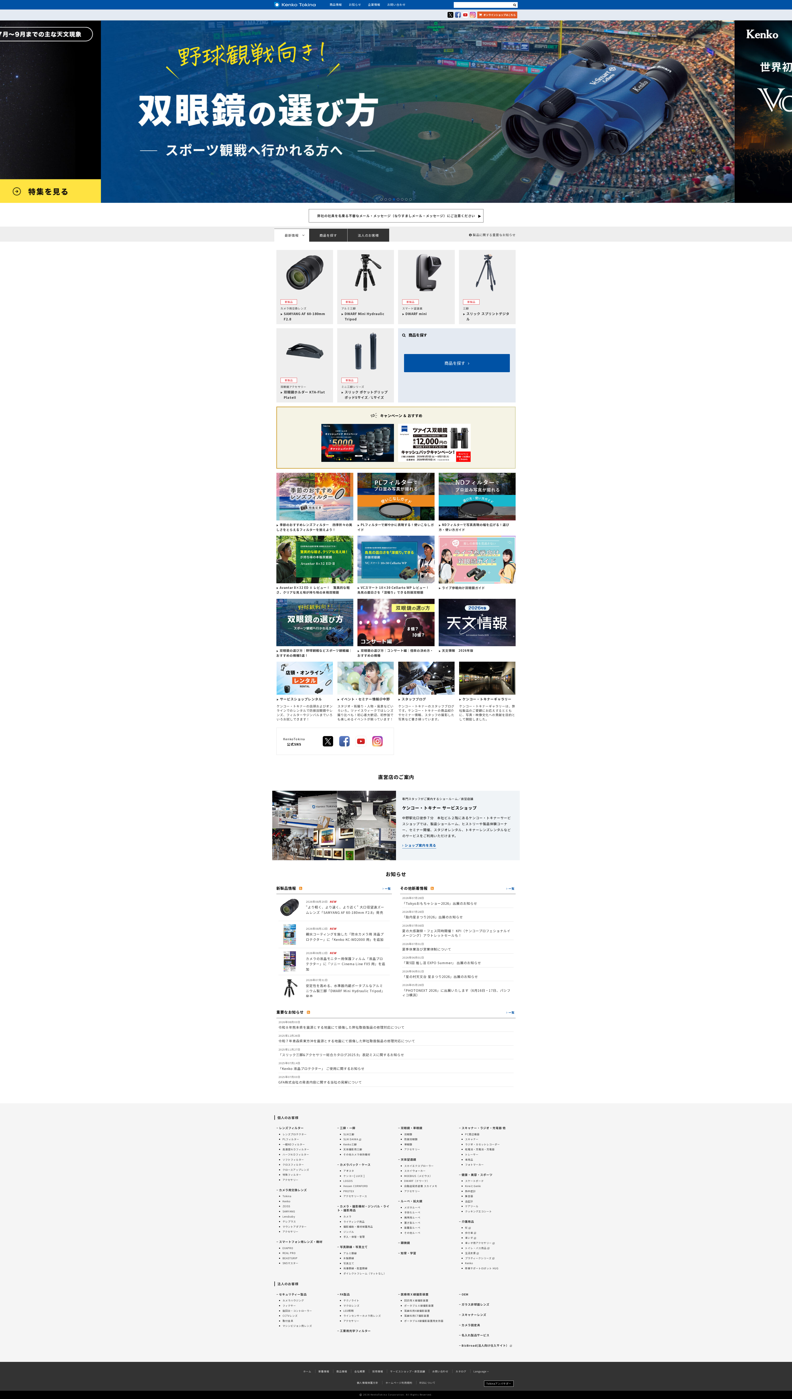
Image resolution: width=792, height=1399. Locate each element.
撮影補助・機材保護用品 (358, 1226)
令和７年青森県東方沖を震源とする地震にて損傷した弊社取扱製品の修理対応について (346, 1038)
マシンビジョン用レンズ (297, 1325)
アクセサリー (290, 1179)
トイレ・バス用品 (476, 1248)
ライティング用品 (354, 1221)
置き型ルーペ (412, 1222)
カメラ (347, 1216)
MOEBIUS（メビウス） (418, 1176)
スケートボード (474, 1181)
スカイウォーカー (415, 1170)
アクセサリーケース (355, 1196)
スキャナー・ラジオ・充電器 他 (484, 1128)
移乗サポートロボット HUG (482, 1268)
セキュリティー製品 (293, 1294)
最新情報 (292, 235)
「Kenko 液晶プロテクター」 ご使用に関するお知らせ (321, 1066)
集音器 (469, 1196)
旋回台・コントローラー (297, 1310)
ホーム (307, 1371)
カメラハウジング (293, 1300)
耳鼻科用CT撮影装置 (416, 1315)
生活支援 (470, 1253)
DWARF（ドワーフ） (416, 1181)
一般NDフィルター (294, 1144)
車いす (469, 1237)
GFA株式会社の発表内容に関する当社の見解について (320, 1080)
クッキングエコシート (478, 1211)
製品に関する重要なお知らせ (494, 235)
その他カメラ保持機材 (356, 1154)
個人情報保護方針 (367, 1382)
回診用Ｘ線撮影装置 (416, 1300)
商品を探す (328, 235)
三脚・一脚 (347, 1128)
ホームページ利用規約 (398, 1382)
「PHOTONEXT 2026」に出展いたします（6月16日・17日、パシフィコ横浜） (456, 990)
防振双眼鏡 (411, 1139)
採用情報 (377, 1371)
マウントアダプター (295, 1226)
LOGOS (348, 1181)
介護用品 (468, 1221)
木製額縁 (348, 1258)
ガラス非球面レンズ (475, 1304)
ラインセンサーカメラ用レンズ (362, 1315)
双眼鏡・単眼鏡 (411, 1128)
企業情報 (374, 4)
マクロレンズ (351, 1305)
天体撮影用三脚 (352, 1149)
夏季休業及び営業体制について (426, 947)
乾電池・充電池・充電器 (480, 1149)
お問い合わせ (396, 4)
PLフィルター (291, 1139)
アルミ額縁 (350, 1253)
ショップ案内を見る (420, 845)
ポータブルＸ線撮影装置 (419, 1305)
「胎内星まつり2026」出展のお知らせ (432, 914)
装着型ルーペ (412, 1227)
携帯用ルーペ (412, 1217)
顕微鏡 (405, 1243)
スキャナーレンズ (474, 1315)
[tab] (396, 235)
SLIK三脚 (348, 1134)
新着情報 (323, 1371)
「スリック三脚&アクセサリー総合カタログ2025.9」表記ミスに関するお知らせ (341, 1052)
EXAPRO (288, 1248)
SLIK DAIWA (350, 1139)
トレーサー (471, 1154)
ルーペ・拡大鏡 (411, 1201)
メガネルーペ (412, 1207)
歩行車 (469, 1232)
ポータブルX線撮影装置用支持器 (423, 1321)
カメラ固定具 (471, 1325)
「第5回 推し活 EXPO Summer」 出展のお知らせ (441, 960)
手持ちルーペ (412, 1212)
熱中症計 (470, 1191)
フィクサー (289, 1305)
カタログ (461, 1371)
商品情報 (336, 4)
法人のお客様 (368, 235)
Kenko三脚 (350, 1144)
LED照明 (348, 1310)
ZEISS (286, 1206)
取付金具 (288, 1321)
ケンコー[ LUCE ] (354, 1176)
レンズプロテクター (295, 1134)
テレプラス (289, 1221)
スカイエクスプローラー (419, 1165)
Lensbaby (289, 1216)
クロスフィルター (293, 1164)
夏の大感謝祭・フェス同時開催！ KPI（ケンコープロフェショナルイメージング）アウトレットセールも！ (456, 931)
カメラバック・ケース (355, 1164)
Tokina (287, 1196)
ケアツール (471, 1206)
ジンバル (348, 1231)
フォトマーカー (474, 1164)
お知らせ (355, 4)
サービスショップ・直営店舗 (407, 1371)
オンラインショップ (499, 14)
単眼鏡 (408, 1144)
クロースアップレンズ (296, 1169)
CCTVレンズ (290, 1315)
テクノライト (351, 1300)
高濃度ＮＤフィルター (296, 1149)
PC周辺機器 (472, 1134)
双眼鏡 (408, 1134)
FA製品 (345, 1294)
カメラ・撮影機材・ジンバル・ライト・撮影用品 (363, 1208)
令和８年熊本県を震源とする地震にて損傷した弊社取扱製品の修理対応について (341, 1025)
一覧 (387, 889)
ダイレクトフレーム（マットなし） (364, 1273)
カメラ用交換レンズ (293, 1190)
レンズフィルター (291, 1128)
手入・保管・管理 (354, 1236)
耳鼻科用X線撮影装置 (417, 1310)
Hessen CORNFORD (355, 1186)
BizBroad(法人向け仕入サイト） (485, 1345)
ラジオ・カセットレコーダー (482, 1144)
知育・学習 (408, 1253)
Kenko (287, 1201)
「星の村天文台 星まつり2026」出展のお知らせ (440, 974)
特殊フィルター (292, 1174)
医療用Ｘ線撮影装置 (415, 1294)
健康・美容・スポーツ (477, 1175)
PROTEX (348, 1191)
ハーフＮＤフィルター (296, 1154)
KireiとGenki (473, 1186)
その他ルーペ (412, 1232)
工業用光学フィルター (355, 1331)
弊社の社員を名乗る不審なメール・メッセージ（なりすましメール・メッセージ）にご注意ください (396, 215)
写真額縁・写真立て (354, 1247)
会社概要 (359, 1371)
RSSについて (427, 1382)
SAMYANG (289, 1211)
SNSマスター (290, 1263)
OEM (465, 1294)
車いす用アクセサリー (478, 1243)
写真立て (348, 1263)
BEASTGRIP (290, 1258)
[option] (396, 111)
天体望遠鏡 (408, 1159)
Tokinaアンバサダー (498, 1383)
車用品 (469, 1159)
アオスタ (348, 1170)
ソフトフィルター (293, 1159)
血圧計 (469, 1201)
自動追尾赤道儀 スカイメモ (420, 1186)
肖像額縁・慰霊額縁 (355, 1268)
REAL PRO (289, 1253)
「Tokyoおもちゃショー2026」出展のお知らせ (439, 901)
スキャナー (471, 1139)
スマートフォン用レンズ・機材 (300, 1242)
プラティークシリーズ (478, 1258)
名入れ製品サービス (475, 1335)
